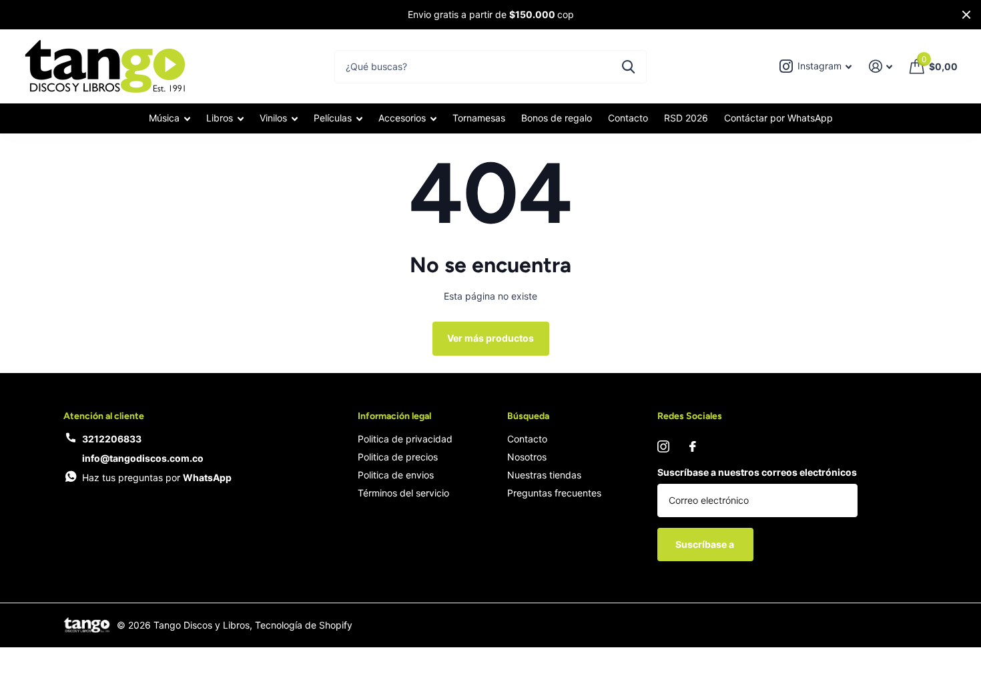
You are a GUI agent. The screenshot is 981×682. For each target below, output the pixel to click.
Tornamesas (478, 117)
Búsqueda (528, 416)
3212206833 (111, 438)
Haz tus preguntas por (157, 477)
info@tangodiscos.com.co (143, 458)
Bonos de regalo (556, 117)
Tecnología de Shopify (303, 625)
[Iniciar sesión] (880, 66)
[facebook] (692, 446)
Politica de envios (396, 474)
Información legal (394, 416)
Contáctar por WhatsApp (778, 117)
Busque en (628, 66)
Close (966, 14)
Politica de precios (398, 456)
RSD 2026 (686, 117)
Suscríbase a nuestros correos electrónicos (757, 472)
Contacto (628, 117)
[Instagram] (663, 446)
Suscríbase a (705, 544)
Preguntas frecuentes (554, 492)
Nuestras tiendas (544, 474)
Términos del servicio (403, 492)
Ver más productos (490, 338)
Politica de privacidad (405, 438)
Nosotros (527, 456)
